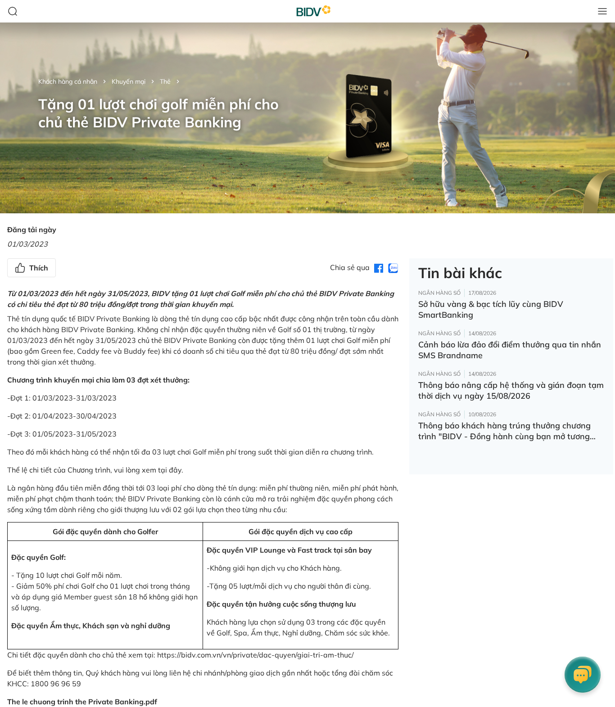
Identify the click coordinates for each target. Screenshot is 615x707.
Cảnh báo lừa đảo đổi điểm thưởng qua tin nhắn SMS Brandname (509, 349)
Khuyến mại (128, 81)
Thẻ (165, 81)
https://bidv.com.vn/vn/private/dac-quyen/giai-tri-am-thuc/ (255, 654)
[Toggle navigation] (602, 11)
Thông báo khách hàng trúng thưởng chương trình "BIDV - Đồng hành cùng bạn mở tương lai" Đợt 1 (504, 431)
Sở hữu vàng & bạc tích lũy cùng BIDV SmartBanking (490, 309)
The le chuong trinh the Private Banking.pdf (82, 701)
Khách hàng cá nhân (67, 81)
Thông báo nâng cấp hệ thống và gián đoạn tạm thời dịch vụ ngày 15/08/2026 (511, 390)
